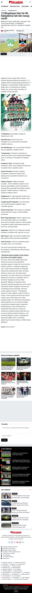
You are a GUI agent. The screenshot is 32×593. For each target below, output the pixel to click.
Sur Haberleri (18, 569)
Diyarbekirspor (21, 564)
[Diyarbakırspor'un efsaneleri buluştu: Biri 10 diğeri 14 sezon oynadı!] (24, 361)
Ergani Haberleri (6, 572)
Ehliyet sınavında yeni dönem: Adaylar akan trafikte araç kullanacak (20, 504)
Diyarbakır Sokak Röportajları (21, 579)
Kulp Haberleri (15, 574)
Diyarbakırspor (6, 566)
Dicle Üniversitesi (16, 566)
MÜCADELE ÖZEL (15, 6)
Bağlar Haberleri (16, 567)
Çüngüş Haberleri (25, 574)
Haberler (3, 10)
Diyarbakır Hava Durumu (9, 548)
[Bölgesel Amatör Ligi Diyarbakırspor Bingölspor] (16, 112)
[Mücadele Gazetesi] (16, 2)
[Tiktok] (20, 542)
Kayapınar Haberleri (7, 569)
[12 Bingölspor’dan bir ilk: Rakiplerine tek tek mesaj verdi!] (16, 42)
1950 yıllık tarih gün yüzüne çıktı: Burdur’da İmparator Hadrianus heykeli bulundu (21, 511)
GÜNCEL (14, 501)
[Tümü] (30, 489)
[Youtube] (17, 542)
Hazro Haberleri (26, 577)
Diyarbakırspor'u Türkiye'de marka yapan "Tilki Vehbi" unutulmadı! (7, 397)
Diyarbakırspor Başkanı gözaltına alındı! (22, 396)
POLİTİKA (15, 493)
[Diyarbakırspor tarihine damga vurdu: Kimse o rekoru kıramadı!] (8, 376)
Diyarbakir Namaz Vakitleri (9, 550)
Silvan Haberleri (17, 572)
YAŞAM (14, 508)
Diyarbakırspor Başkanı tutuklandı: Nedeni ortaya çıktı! (23, 382)
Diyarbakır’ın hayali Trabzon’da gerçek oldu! (19, 526)
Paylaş (4, 54)
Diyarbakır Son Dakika (20, 562)
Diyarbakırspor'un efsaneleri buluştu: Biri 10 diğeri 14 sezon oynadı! (23, 368)
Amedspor (12, 564)
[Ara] (30, 2)
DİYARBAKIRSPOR (12, 10)
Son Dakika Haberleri (8, 556)
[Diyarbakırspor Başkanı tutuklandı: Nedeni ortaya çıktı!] (24, 376)
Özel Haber (5, 564)
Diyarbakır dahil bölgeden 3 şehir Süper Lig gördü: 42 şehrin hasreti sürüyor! (7, 368)
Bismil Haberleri (18, 571)
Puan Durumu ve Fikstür (9, 553)
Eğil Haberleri (5, 574)
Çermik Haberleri (6, 576)
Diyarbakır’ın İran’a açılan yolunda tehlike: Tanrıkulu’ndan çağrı (21, 497)
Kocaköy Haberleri (7, 579)
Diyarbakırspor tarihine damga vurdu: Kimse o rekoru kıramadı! (8, 382)
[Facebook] (9, 542)
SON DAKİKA (25, 6)
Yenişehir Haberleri (7, 571)
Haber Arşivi (6, 558)
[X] (12, 542)
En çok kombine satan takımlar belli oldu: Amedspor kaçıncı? (20, 519)
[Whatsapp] (23, 542)
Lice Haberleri (26, 572)
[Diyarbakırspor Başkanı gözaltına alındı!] (24, 390)
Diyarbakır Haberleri (7, 562)
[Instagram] (14, 542)
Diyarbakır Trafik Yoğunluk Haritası (11, 551)
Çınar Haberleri (17, 576)
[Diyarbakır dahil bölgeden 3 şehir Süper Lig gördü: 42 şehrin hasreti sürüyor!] (8, 361)
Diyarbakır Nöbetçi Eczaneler (10, 546)
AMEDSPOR (15, 515)
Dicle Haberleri (6, 577)
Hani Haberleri (15, 577)
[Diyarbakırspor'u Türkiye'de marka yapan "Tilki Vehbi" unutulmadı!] (8, 390)
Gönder (4, 440)
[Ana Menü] (1, 2)
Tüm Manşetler (6, 555)
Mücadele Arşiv (6, 567)
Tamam (16, 591)
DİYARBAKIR (4, 6)
